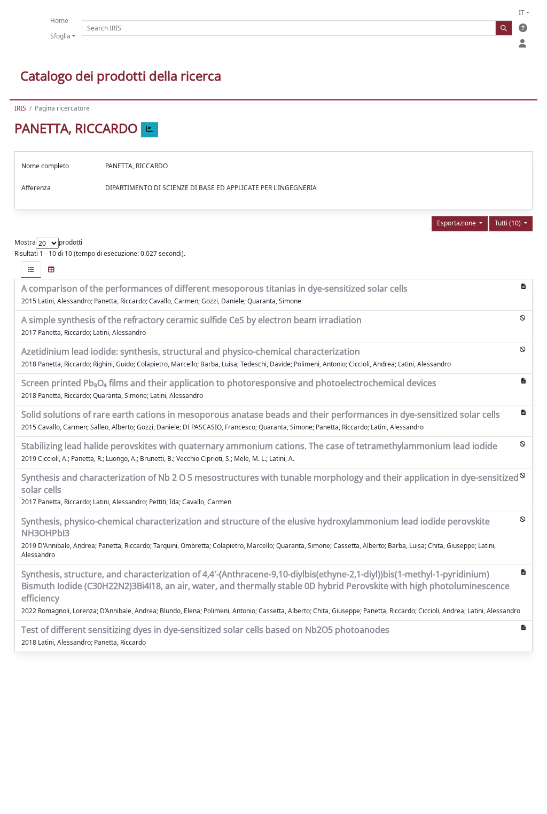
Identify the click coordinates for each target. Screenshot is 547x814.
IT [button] (522, 12)
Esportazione (457, 223)
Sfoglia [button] (60, 36)
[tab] (31, 269)
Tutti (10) (508, 223)
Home (59, 20)
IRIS (20, 108)
